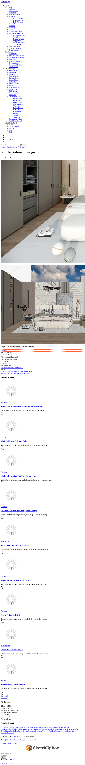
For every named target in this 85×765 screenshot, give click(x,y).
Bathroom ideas (46, 729)
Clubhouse (16, 106)
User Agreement (30, 740)
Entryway (12, 95)
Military (11, 29)
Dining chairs (71, 729)
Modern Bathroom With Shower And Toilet (15, 373)
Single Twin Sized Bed (10, 615)
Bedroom (12, 74)
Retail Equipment (15, 46)
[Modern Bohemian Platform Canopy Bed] (11, 470)
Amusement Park (19, 35)
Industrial (12, 26)
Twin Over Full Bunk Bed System (15, 545)
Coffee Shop (17, 102)
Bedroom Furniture (7, 368)
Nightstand (6, 731)
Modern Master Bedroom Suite (14, 441)
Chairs (33, 727)
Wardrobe (20, 368)
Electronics (12, 13)
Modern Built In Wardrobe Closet (15, 580)
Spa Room (16, 115)
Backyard (12, 128)
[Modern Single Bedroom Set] (11, 679)
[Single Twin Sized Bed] (11, 609)
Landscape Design (11, 123)
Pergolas (58, 731)
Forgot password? (7, 763)
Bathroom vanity (47, 727)
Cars (10, 729)
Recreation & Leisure (16, 33)
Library (15, 113)
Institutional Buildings (16, 65)
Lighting (12, 27)
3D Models (8, 7)
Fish (11, 731)
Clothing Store (18, 104)
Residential (12, 59)
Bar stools (64, 729)
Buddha (15, 731)
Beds (15, 368)
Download (4, 350)
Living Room (13, 89)
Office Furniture (18, 18)
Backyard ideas (66, 731)
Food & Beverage (15, 14)
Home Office (13, 80)
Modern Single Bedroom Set (13, 684)
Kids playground (24, 729)
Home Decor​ (13, 24)
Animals (12, 9)
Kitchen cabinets (9, 727)
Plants (11, 124)
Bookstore (16, 100)
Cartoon (20, 731)
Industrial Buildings (15, 61)
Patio (10, 130)
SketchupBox (5, 2)
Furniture (12, 16)
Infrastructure (13, 63)
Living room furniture (60, 727)
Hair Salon (16, 110)
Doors (53, 729)
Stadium (58, 729)
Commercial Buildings (16, 57)
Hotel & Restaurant (15, 121)
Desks (17, 727)
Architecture (9, 52)
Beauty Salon (17, 98)
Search (23, 145)
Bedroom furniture (25, 727)
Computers (31, 731)
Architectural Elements (16, 55)
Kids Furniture (18, 22)
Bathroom (12, 72)
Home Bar (12, 82)
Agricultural (13, 54)
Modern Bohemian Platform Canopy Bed (18, 476)
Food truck (45, 731)
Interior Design (10, 69)
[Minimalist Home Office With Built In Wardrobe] (11, 400)
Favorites (4, 698)
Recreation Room (15, 93)
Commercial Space (15, 96)
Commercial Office (15, 119)
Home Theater (14, 83)
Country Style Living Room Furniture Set (14, 371)
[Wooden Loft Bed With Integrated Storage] (11, 505)
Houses (6, 729)
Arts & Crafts (13, 11)
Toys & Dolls (17, 44)
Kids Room (13, 91)
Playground (17, 41)
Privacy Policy (19, 740)
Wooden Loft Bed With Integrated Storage (19, 511)
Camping (16, 37)
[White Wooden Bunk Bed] (11, 644)
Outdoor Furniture (19, 20)
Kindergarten (17, 111)
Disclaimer (9, 740)
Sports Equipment (19, 42)
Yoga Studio (17, 117)
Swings (25, 731)
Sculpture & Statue (15, 48)
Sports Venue (13, 67)
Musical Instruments (15, 31)
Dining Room (13, 76)
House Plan (13, 70)
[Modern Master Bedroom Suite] (11, 435)
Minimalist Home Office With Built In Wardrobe (21, 406)
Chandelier (10, 733)
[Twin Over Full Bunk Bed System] (11, 539)
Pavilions (52, 731)
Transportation (14, 50)
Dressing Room (14, 78)
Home (7, 5)
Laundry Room (14, 87)
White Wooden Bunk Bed (12, 650)
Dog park (38, 727)
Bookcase (38, 731)
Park (10, 132)
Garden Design (14, 126)
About (3, 740)
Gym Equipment (18, 39)
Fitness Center (18, 108)
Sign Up (12, 759)
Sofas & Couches (35, 729)
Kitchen (11, 85)
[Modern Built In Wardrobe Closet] (11, 574)
